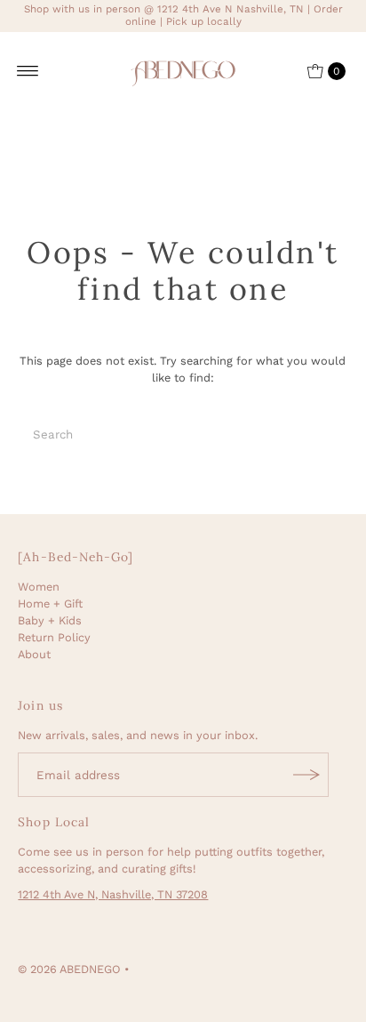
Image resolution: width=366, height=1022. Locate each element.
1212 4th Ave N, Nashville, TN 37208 (113, 894)
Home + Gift (50, 603)
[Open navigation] (28, 71)
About (34, 654)
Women (39, 586)
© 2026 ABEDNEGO (69, 969)
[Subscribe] (306, 774)
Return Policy (54, 637)
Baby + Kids (50, 620)
